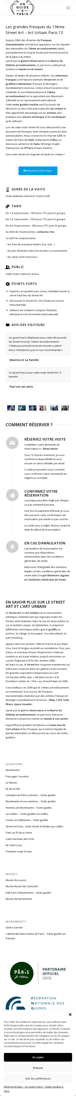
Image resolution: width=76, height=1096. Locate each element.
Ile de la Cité (13, 788)
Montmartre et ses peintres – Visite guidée (31, 801)
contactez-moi (45, 231)
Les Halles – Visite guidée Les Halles (27, 814)
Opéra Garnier (14, 927)
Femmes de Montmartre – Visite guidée (29, 807)
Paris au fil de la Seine (19, 832)
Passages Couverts (17, 776)
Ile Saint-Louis (14, 845)
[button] (70, 1014)
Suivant (66, 336)
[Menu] (68, 8)
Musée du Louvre (16, 880)
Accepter (38, 1057)
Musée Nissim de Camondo (22, 886)
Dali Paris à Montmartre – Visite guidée (28, 892)
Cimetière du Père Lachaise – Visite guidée (31, 795)
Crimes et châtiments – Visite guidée (27, 820)
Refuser (38, 1068)
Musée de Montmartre (19, 899)
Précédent (58, 336)
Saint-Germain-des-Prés (20, 839)
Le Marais (11, 782)
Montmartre (13, 770)
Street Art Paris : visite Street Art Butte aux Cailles (34, 826)
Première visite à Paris (19, 851)
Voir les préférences (38, 1078)
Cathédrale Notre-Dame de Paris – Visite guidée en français (36, 936)
